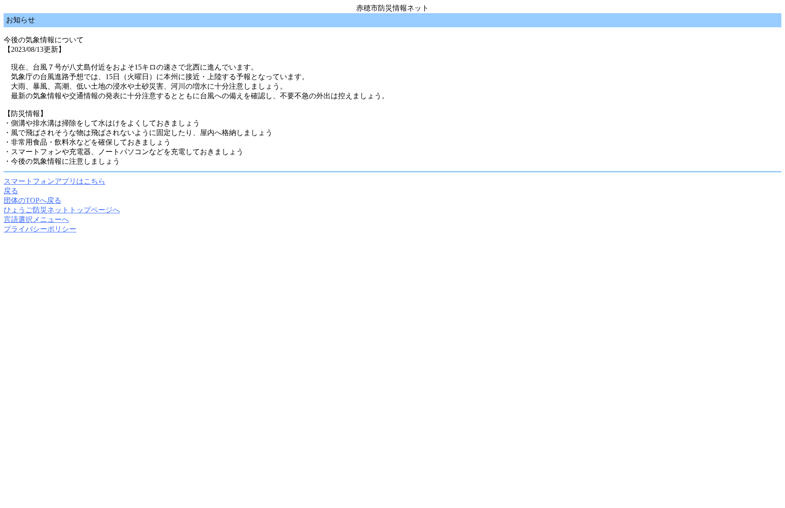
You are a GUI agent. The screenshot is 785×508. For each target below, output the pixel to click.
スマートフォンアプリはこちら (54, 181)
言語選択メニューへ (36, 219)
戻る (11, 191)
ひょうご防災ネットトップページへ (62, 210)
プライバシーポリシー (40, 229)
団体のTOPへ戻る (32, 200)
